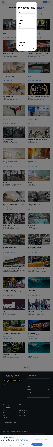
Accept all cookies (37, 444)
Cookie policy (25, 440)
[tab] (26, 17)
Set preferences (15, 444)
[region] (26, 441)
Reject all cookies (26, 444)
